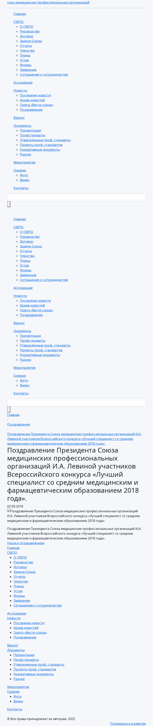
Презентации (30, 130)
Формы (25, 65)
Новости (21, 90)
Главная (20, 14)
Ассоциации (23, 82)
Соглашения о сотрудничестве (44, 74)
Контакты (21, 188)
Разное (25, 154)
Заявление (28, 70)
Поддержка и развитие (128, 723)
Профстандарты (32, 135)
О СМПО (26, 26)
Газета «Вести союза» (36, 105)
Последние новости (35, 95)
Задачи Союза (31, 41)
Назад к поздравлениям (25, 543)
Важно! (19, 117)
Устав (24, 60)
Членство (27, 50)
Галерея (20, 170)
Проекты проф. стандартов (41, 145)
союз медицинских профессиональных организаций (48, 2)
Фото (24, 175)
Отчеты (26, 46)
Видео (24, 180)
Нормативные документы (40, 149)
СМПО (19, 22)
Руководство (30, 31)
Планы (25, 55)
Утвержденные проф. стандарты (45, 140)
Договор (26, 36)
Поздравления (31, 109)
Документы (23, 125)
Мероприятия (24, 162)
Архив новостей (32, 100)
